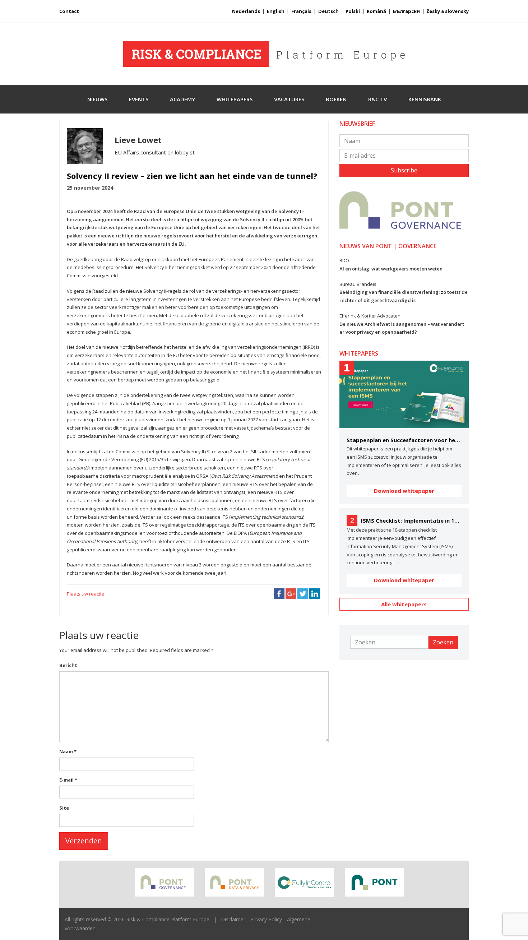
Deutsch (328, 11)
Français (301, 11)
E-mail (68, 780)
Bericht (68, 665)
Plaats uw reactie (85, 594)
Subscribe (404, 170)
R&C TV (377, 99)
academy (182, 99)
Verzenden (83, 841)
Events (138, 99)
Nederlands (246, 11)
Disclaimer (233, 919)
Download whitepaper (404, 490)
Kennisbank (424, 99)
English (275, 11)
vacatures (289, 99)
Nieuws (97, 99)
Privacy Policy (266, 919)
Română (376, 11)
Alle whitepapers (404, 604)
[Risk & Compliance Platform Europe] (264, 54)
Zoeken (443, 642)
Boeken (336, 99)
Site (64, 808)
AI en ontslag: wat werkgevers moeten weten (391, 268)
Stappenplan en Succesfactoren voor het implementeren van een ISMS (404, 440)
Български (406, 11)
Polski (353, 11)
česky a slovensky (448, 11)
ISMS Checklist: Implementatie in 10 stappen (411, 520)
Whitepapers (235, 99)
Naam (68, 751)
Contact (69, 11)
